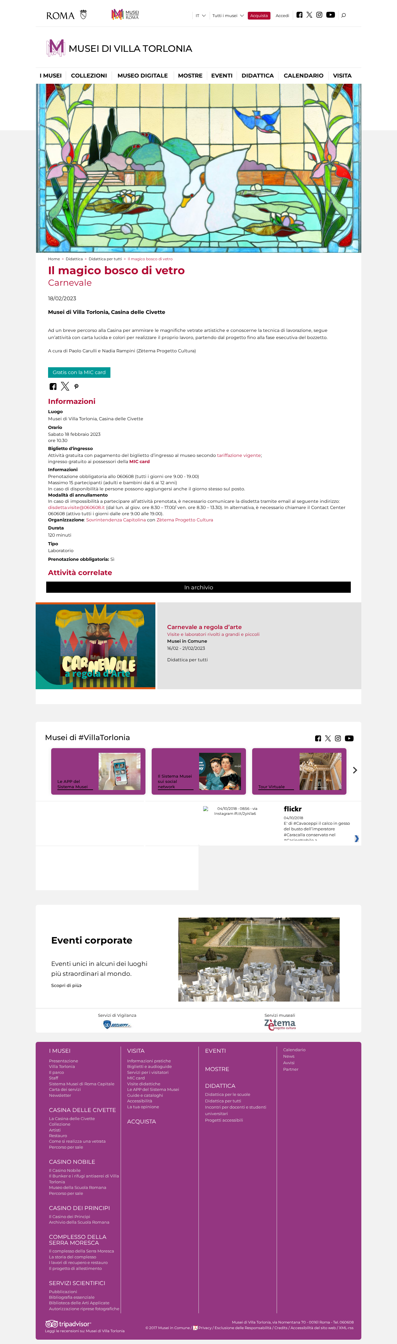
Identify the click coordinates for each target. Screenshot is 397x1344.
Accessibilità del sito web (313, 1328)
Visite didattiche (143, 1083)
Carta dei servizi (65, 1089)
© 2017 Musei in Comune (167, 1328)
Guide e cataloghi (145, 1095)
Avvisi (289, 1062)
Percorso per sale (66, 1147)
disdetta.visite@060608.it (76, 507)
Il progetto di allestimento (75, 1268)
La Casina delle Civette (72, 1118)
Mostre (190, 75)
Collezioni (89, 75)
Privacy (205, 1328)
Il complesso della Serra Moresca (81, 1250)
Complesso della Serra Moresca (77, 1240)
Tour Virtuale (271, 786)
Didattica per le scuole (227, 1094)
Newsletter (60, 1095)
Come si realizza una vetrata (77, 1141)
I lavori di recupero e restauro (78, 1262)
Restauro (58, 1135)
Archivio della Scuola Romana (79, 1222)
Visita (342, 75)
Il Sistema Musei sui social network (175, 781)
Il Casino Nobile (65, 1170)
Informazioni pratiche (149, 1060)
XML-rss (346, 1328)
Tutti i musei (225, 15)
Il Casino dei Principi (69, 1216)
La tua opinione (143, 1106)
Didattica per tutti (105, 259)
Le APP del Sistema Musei (72, 784)
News (288, 1056)
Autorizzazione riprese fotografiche (84, 1308)
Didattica (258, 75)
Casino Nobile (72, 1162)
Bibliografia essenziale (72, 1297)
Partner (290, 1069)
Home (54, 259)
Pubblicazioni (63, 1291)
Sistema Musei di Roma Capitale (81, 1083)
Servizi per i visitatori (148, 1072)
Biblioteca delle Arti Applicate (79, 1302)
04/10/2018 (317, 829)
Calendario (303, 75)
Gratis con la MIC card (79, 372)
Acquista (259, 15)
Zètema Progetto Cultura (185, 520)
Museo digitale (143, 75)
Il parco (56, 1072)
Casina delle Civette (82, 1110)
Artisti (55, 1129)
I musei (51, 75)
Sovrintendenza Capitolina (116, 520)
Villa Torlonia (62, 1066)
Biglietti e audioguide (149, 1066)
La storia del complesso (72, 1256)
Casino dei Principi (79, 1208)
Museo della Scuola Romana (77, 1187)
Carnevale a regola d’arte (204, 627)
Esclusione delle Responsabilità (243, 1328)
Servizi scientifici (77, 1283)
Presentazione (63, 1060)
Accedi (282, 15)
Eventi (222, 75)
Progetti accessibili (224, 1120)
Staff (53, 1077)
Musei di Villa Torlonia (130, 48)
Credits (281, 1328)
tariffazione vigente (239, 455)
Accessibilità (139, 1100)
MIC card (139, 461)
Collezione (59, 1124)
